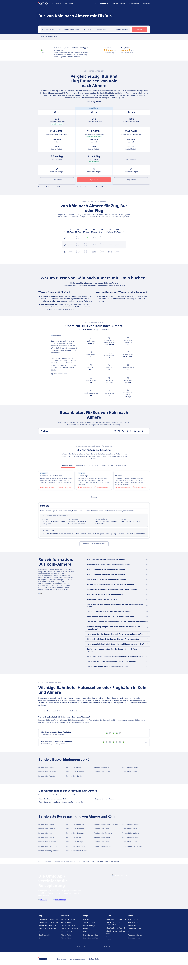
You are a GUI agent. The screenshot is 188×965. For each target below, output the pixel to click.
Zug (52, 3)
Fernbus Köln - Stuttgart (103, 833)
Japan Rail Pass (133, 919)
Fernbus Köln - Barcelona (131, 829)
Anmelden (146, 3)
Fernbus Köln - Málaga (74, 842)
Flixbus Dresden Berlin (69, 929)
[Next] (123, 230)
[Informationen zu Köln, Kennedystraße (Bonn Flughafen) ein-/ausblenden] (146, 733)
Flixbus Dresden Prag (69, 926)
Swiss (85, 929)
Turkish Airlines (89, 922)
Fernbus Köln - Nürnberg (75, 846)
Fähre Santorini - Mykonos (116, 919)
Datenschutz (94, 959)
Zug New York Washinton (48, 919)
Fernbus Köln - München (75, 824)
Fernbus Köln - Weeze (102, 772)
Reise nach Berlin (134, 922)
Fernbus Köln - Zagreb (130, 767)
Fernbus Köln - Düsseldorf (103, 837)
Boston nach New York (47, 926)
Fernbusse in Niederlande (63, 861)
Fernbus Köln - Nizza (129, 772)
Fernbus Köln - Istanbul (47, 776)
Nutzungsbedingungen (77, 959)
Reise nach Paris (134, 926)
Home (40, 861)
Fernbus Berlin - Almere (102, 846)
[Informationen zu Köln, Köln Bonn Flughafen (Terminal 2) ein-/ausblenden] (146, 742)
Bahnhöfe (42, 932)
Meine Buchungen (119, 3)
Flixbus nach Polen (68, 919)
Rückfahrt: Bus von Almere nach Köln (53, 799)
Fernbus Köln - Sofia (101, 842)
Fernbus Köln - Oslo (73, 837)
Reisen (130, 916)
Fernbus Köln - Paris (101, 767)
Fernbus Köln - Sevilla (129, 842)
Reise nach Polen (134, 929)
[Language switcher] (104, 3)
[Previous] (64, 230)
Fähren (71, 3)
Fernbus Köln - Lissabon (75, 772)
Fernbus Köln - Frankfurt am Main (106, 824)
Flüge (65, 3)
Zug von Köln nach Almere (104, 799)
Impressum (61, 959)
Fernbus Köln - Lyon (73, 767)
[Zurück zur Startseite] (44, 3)
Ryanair (86, 919)
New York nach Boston (47, 929)
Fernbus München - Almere (132, 846)
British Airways (89, 926)
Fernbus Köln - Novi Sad (47, 772)
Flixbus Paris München (69, 932)
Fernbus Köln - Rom (45, 833)
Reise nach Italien (134, 932)
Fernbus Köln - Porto (46, 837)
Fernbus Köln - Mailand (130, 833)
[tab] (68, 465)
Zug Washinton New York (48, 922)
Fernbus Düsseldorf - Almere (76, 851)
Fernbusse (65, 916)
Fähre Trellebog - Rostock (115, 928)
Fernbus (58, 3)
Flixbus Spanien (67, 922)
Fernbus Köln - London (46, 767)
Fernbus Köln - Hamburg (75, 833)
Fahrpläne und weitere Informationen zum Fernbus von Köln (61, 802)
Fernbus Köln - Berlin (74, 776)
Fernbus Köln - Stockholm (47, 846)
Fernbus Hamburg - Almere (48, 851)
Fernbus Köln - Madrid (46, 829)
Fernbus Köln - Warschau (47, 842)
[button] (89, 29)
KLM (85, 932)
